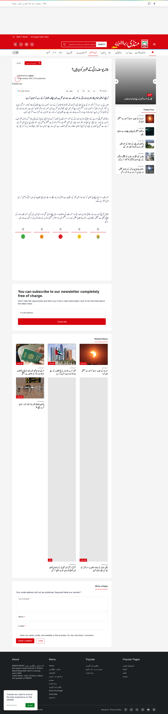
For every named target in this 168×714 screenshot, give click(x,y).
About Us (105, 710)
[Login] (21, 44)
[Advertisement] (74, 17)
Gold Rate (53, 694)
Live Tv (52, 698)
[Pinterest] (154, 710)
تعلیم (125, 673)
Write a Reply (101, 586)
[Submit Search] (32, 44)
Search (101, 44)
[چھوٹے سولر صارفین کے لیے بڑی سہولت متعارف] (135, 81)
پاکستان (103, 53)
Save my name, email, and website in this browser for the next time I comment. (57, 635)
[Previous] (116, 81)
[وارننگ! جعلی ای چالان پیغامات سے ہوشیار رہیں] (135, 131)
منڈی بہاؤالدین (140, 53)
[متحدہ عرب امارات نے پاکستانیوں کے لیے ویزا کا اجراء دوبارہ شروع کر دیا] (62, 359)
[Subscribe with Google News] (23, 91)
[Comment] (83, 91)
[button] (26, 44)
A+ (89, 91)
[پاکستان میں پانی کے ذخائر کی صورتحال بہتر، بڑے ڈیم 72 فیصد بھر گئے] (135, 144)
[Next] (154, 81)
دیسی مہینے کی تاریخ (94, 669)
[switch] (15, 52)
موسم (54, 53)
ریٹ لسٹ (129, 53)
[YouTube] (148, 710)
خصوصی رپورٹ (82, 53)
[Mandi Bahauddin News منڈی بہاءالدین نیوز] (129, 44)
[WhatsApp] (131, 710)
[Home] (152, 52)
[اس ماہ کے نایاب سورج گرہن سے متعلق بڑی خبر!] (94, 359)
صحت (48, 53)
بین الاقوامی (93, 53)
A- (94, 91)
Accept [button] (30, 705)
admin (31, 76)
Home (51, 666)
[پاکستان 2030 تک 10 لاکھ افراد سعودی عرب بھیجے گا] (30, 474)
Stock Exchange (56, 690)
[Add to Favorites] (78, 91)
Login (40, 641)
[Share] (154, 3)
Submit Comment (25, 641)
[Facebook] (126, 710)
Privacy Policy (12, 705)
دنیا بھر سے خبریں (56, 676)
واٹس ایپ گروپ (55, 687)
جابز (109, 53)
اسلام (60, 53)
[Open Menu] (154, 44)
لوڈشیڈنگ (118, 53)
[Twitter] (137, 710)
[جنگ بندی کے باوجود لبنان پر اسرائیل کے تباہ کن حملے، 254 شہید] (94, 474)
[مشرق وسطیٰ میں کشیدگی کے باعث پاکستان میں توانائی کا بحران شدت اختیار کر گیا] (62, 474)
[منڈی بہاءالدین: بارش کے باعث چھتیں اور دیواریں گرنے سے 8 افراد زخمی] (135, 169)
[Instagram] (143, 710)
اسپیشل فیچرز (128, 666)
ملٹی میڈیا (69, 53)
